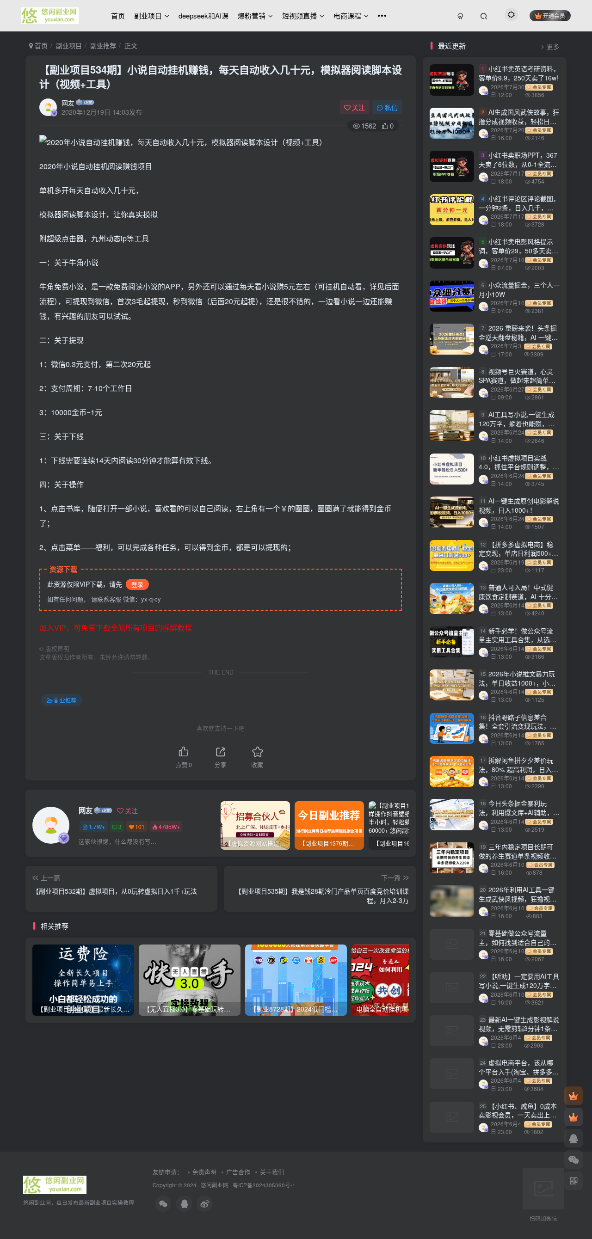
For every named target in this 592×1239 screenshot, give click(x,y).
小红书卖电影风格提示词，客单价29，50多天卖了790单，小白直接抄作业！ (518, 250)
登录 (137, 584)
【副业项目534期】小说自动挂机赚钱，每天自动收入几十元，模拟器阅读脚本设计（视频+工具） (220, 76)
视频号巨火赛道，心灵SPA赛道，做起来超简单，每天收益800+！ (517, 380)
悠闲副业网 (214, 1185)
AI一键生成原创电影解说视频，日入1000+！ (519, 505)
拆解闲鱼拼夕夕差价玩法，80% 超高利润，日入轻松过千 (518, 769)
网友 (68, 102)
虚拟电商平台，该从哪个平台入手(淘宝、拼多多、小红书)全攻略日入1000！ (519, 1071)
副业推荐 (103, 45)
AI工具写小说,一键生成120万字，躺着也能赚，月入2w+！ (517, 423)
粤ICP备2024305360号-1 (264, 1185)
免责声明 (204, 1171)
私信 (391, 107)
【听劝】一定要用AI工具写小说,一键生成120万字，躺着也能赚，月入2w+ (519, 985)
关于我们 (272, 1171)
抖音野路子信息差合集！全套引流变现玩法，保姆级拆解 (517, 726)
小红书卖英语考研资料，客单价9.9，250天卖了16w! (519, 73)
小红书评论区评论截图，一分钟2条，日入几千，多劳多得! (519, 207)
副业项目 (148, 15)
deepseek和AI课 (203, 15)
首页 (118, 15)
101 (140, 826)
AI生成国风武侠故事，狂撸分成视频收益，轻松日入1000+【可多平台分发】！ (519, 121)
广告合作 (238, 1171)
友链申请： (168, 1171)
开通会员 (554, 15)
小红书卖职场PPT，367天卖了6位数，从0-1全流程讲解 (518, 164)
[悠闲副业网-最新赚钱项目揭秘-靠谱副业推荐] (54, 1183)
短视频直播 (299, 15)
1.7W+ (97, 826)
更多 (553, 46)
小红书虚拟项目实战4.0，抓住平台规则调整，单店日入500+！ (519, 466)
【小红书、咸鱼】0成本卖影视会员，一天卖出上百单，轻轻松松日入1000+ (518, 1115)
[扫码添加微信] (573, 1159)
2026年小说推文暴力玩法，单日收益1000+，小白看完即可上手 (517, 682)
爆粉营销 (251, 15)
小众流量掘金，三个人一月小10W (519, 289)
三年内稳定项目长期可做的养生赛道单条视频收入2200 (517, 855)
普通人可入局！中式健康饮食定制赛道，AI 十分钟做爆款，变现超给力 (518, 596)
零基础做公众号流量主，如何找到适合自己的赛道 (517, 942)
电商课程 (347, 15)
